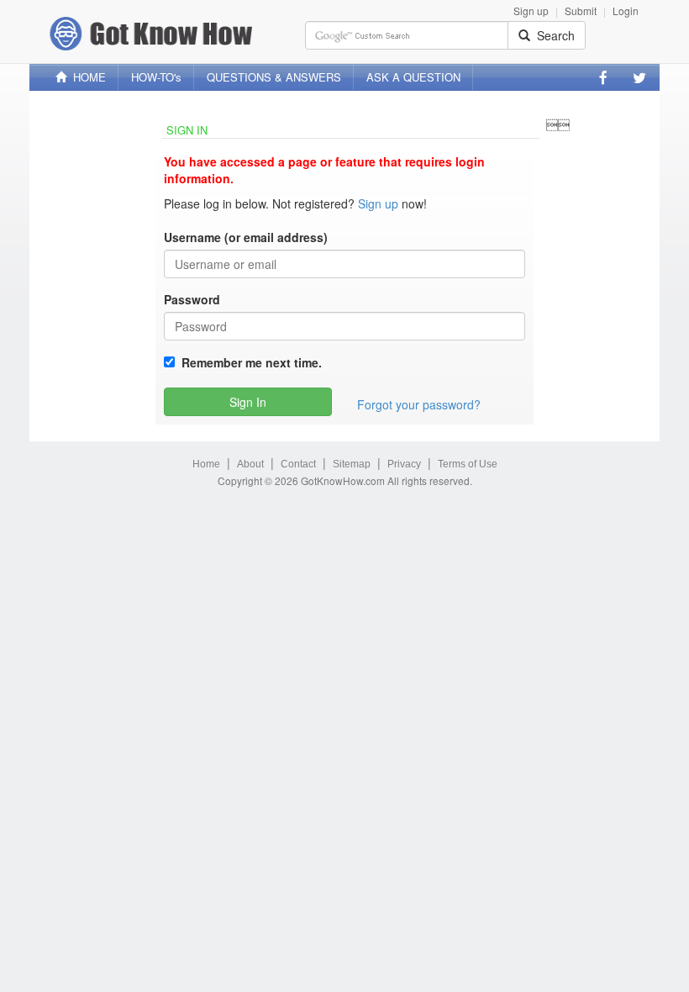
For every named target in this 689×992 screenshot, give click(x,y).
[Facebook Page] (603, 77)
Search (552, 35)
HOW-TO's (156, 77)
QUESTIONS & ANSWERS (274, 77)
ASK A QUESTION (413, 77)
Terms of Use (467, 464)
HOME (86, 77)
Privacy (404, 464)
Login (626, 10)
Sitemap (352, 464)
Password (192, 299)
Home (206, 464)
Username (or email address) (246, 237)
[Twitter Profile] (639, 77)
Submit (581, 10)
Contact (298, 464)
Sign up (531, 10)
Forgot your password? (419, 404)
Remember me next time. (248, 362)
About (250, 464)
